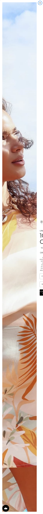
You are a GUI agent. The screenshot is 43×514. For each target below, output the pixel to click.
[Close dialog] (40, 3)
